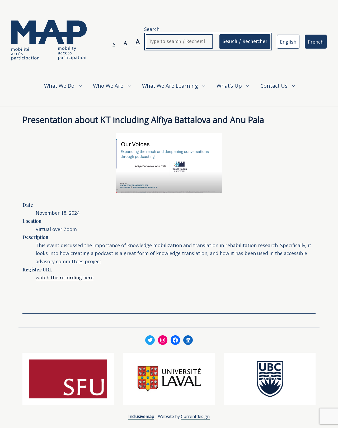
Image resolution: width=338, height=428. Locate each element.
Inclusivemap (141, 416)
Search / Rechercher (245, 41)
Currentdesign (195, 416)
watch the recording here (64, 277)
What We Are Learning (170, 85)
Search (151, 29)
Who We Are (108, 85)
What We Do (59, 85)
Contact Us (274, 85)
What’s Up (229, 85)
